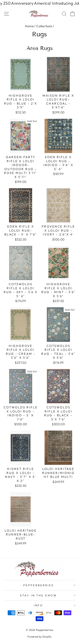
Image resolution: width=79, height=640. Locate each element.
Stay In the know (38, 595)
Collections (44, 26)
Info (38, 605)
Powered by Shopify (39, 636)
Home (29, 26)
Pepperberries (38, 585)
